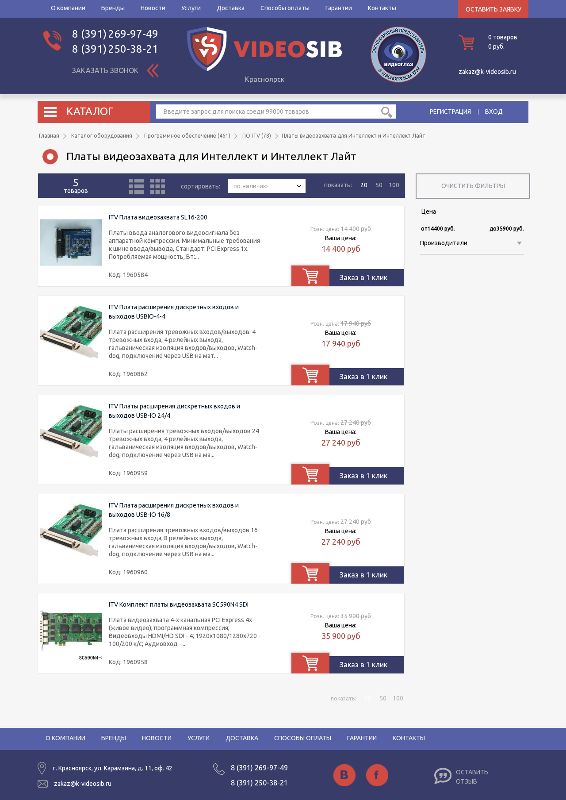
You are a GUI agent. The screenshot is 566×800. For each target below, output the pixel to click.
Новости (153, 8)
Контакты (382, 8)
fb (377, 775)
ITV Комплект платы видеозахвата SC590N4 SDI (179, 604)
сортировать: (201, 185)
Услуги (191, 8)
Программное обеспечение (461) (187, 135)
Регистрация (450, 111)
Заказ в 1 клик (363, 277)
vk (344, 775)
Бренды (113, 8)
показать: (338, 184)
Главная (49, 135)
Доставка (231, 8)
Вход (494, 111)
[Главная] (264, 69)
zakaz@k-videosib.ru (487, 71)
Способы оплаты (285, 8)
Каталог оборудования (101, 135)
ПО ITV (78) (256, 135)
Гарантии (338, 8)
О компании (68, 8)
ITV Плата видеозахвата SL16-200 (158, 217)
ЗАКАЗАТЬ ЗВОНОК (105, 70)
